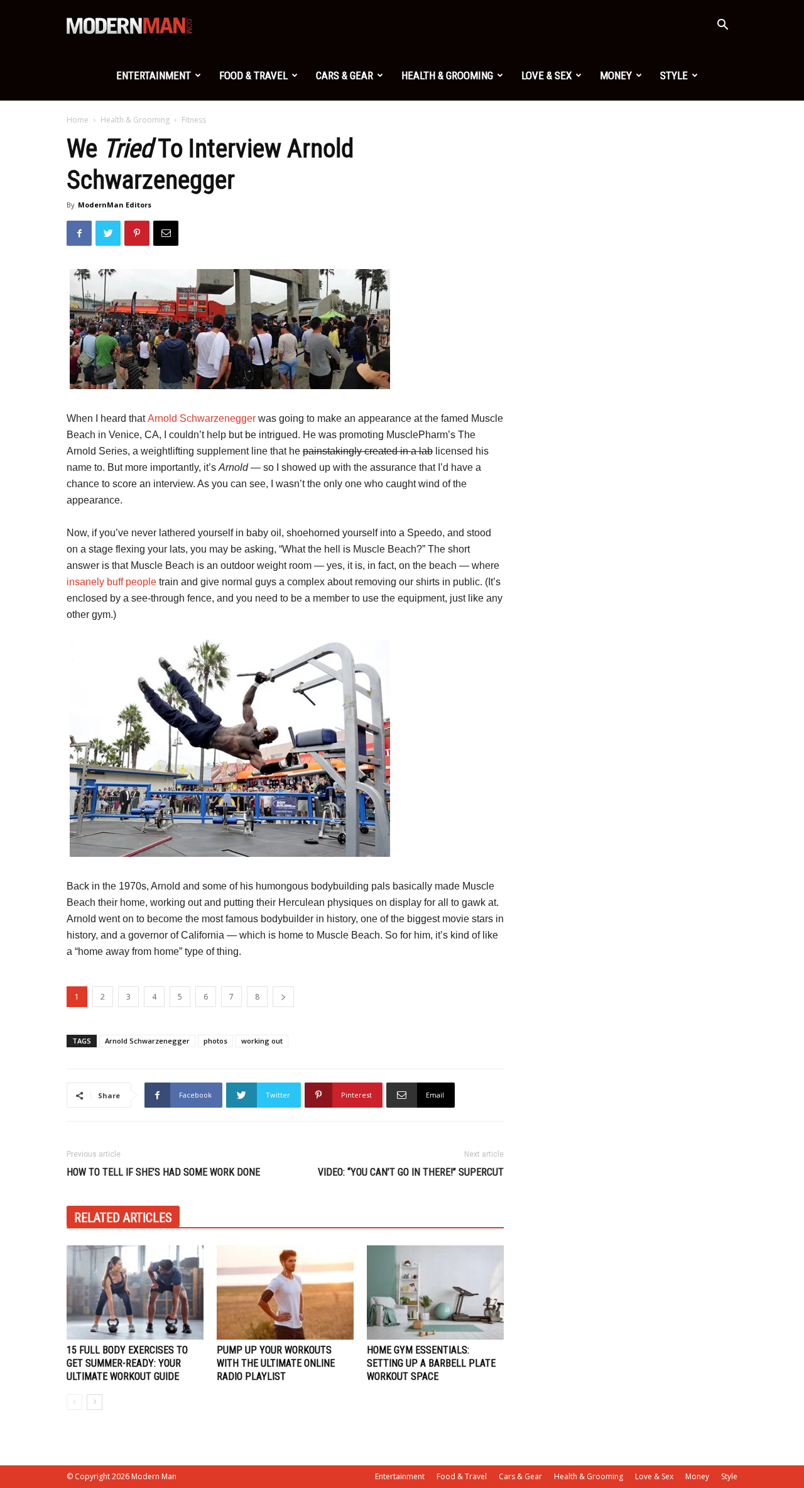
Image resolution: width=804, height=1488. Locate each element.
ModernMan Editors (114, 204)
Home (78, 119)
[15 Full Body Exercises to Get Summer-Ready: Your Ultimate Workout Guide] (135, 1292)
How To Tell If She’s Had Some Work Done (163, 1172)
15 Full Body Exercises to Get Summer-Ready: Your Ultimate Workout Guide (127, 1363)
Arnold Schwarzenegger (202, 418)
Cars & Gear (344, 75)
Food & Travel (253, 75)
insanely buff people (111, 581)
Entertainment (153, 75)
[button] (722, 26)
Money (616, 75)
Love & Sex (546, 75)
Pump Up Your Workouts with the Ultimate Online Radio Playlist (276, 1363)
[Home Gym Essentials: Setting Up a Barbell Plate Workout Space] (435, 1292)
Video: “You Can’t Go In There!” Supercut (411, 1172)
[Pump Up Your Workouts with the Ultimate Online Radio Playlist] (285, 1292)
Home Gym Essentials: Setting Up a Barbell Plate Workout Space (431, 1363)
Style (674, 75)
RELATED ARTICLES (123, 1217)
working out (262, 1040)
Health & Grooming (447, 75)
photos (215, 1040)
